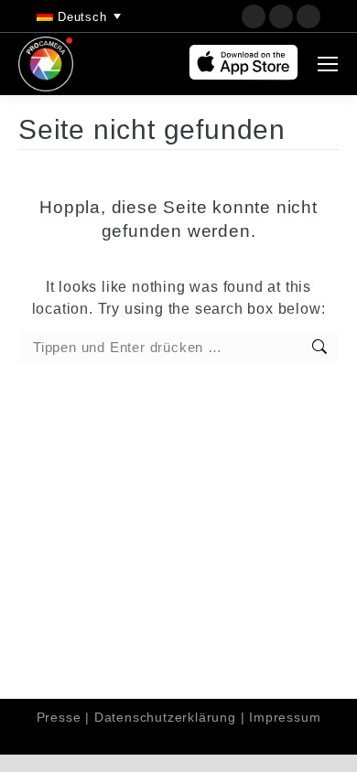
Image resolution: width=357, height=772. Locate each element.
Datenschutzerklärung (165, 717)
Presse (59, 717)
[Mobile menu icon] (328, 64)
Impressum (284, 717)
